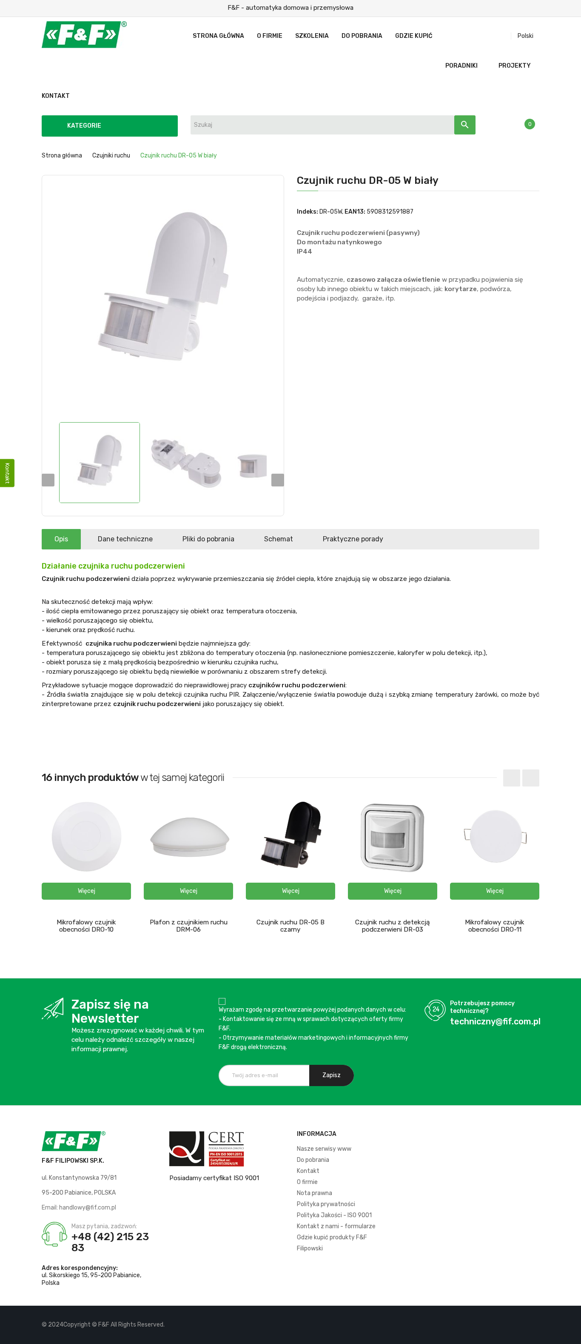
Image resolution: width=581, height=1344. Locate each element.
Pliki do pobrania (208, 539)
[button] (86, 891)
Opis (61, 539)
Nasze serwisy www (324, 1148)
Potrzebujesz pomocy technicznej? (482, 1007)
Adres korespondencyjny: (80, 1268)
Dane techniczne (125, 539)
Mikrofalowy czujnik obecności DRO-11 (494, 925)
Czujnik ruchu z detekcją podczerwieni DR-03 (392, 925)
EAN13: (355, 211)
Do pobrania (313, 1160)
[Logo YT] (518, 1325)
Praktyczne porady (353, 539)
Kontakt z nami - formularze (336, 1226)
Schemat (278, 539)
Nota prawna (314, 1193)
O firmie (307, 1182)
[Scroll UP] (570, 1333)
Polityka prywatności (326, 1204)
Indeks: (307, 211)
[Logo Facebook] (503, 1325)
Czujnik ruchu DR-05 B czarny (290, 925)
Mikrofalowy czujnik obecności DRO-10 (86, 925)
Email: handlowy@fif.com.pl (79, 1207)
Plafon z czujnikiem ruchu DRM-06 (189, 925)
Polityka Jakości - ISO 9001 (334, 1215)
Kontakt (308, 1171)
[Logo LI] (532, 1325)
